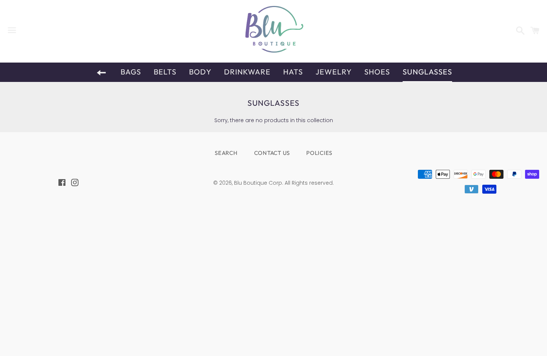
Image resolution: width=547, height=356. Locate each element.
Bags (131, 71)
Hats (293, 71)
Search (226, 152)
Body (200, 71)
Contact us (272, 152)
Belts (165, 71)
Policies (319, 152)
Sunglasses (427, 71)
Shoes (377, 71)
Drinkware (247, 71)
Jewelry (334, 71)
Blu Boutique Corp (258, 183)
